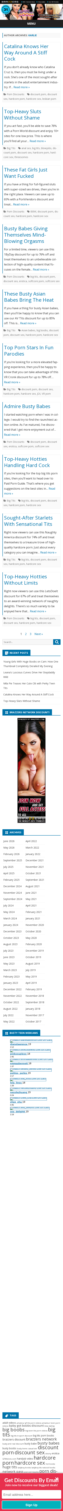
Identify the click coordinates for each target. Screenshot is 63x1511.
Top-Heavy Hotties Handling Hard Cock (27, 461)
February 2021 (34, 912)
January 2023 (10, 982)
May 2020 (31, 937)
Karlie (32, 35)
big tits (36, 148)
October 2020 (33, 931)
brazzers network (41, 1439)
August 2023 (10, 944)
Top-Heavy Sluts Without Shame (22, 114)
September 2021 (35, 879)
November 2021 (35, 866)
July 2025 (8, 866)
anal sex (26, 148)
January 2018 (33, 1008)
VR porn (46, 393)
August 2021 (33, 886)
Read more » (21, 87)
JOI (38, 393)
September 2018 (35, 1002)
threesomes (21, 157)
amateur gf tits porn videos (29, 1423)
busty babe (30, 1443)
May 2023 (9, 963)
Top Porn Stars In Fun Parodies (29, 350)
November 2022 (12, 995)
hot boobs (50, 1464)
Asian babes (28, 330)
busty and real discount (13, 1444)
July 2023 (8, 950)
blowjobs (46, 148)
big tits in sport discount (21, 1436)
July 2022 (8, 1015)
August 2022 (10, 1008)
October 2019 (33, 957)
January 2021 (33, 918)
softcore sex (52, 281)
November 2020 (35, 925)
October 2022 (11, 1002)
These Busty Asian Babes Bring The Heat (29, 296)
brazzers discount (13, 1439)
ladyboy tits (36, 1467)
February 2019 (34, 989)
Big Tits (11, 148)
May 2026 (9, 847)
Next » (38, 634)
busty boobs (9, 1448)
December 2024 (12, 886)
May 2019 (31, 976)
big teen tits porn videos (36, 1430)
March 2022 (32, 847)
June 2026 (9, 841)
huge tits (9, 1467)
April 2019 (31, 982)
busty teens (22, 1448)
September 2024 (12, 899)
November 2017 (35, 1015)
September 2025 (12, 860)
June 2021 (31, 892)
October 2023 (11, 937)
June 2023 (9, 957)
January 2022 (33, 854)
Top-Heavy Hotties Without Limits (25, 579)
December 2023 (12, 931)
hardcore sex (33, 98)
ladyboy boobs (24, 1467)
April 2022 (31, 841)
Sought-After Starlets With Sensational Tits (28, 520)
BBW (33, 211)
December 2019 (35, 950)
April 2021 (31, 905)
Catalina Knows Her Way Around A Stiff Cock (26, 52)
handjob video (25, 1458)
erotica (23, 281)
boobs (50, 1435)
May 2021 (31, 899)
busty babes (48, 1443)
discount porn (38, 94)
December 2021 (35, 860)
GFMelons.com (9, 1459)
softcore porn (36, 281)
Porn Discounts (15, 94)
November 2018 (35, 995)
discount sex (24, 152)
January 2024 (10, 925)
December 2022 (12, 989)
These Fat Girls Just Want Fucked (25, 172)
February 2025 (11, 879)
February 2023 (11, 976)
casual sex (32, 1448)
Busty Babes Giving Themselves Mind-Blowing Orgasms (26, 234)
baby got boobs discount (26, 1426)
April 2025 (9, 873)
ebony (48, 1453)
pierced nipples (31, 1472)
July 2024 (8, 905)
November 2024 (12, 892)
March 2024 (10, 918)
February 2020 (34, 944)
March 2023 (10, 970)
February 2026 (11, 854)
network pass (12, 1471)
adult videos (9, 1422)
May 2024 (9, 912)
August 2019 (33, 963)
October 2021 (33, 873)
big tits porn (39, 1435)
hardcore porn (17, 98)
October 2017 (33, 1021)
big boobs (42, 330)
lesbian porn (49, 98)
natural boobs (48, 1467)
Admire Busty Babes (27, 406)
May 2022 (9, 1021)
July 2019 (31, 970)
